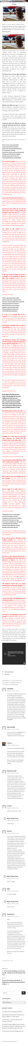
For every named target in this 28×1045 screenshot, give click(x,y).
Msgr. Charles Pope (18, 24)
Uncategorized (9, 672)
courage (7, 674)
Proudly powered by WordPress (9, 1041)
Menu (14, 4)
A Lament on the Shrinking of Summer (12, 1011)
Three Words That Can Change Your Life (12, 1031)
